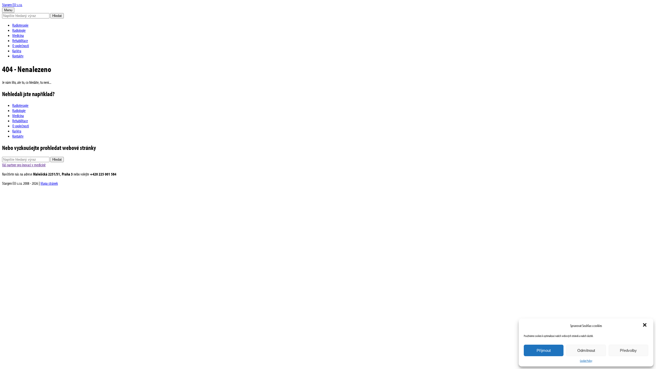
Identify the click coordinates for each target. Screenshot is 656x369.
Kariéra (16, 50)
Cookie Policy (586, 361)
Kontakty (18, 55)
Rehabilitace (20, 40)
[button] (645, 325)
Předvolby (628, 350)
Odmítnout (586, 350)
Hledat (57, 16)
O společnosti (20, 45)
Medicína (18, 35)
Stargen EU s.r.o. (12, 4)
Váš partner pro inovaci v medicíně (24, 164)
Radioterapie (20, 25)
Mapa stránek (49, 183)
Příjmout (544, 350)
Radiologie (19, 30)
